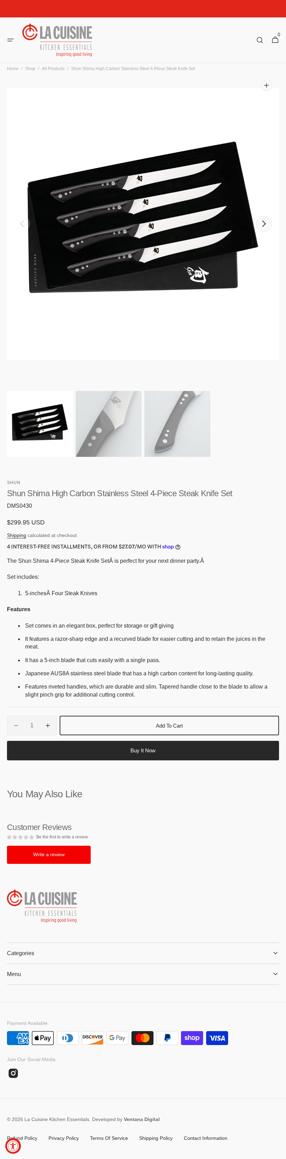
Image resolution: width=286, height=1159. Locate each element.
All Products (53, 68)
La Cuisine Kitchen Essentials (56, 1119)
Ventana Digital (142, 1119)
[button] (10, 40)
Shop (30, 68)
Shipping (16, 535)
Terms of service (109, 1138)
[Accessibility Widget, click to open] (13, 1146)
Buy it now (143, 750)
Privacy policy (63, 1138)
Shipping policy (156, 1138)
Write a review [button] (49, 854)
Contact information (205, 1138)
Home (12, 68)
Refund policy (22, 1138)
